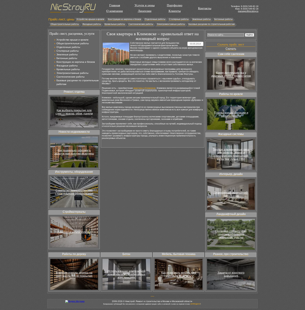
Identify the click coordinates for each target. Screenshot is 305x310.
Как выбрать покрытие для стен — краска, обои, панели (74, 112)
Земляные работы (201, 19)
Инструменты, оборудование (74, 171)
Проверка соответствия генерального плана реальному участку (231, 234)
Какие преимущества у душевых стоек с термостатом (231, 74)
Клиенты (175, 11)
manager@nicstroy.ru (248, 11)
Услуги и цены (144, 5)
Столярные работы (179, 19)
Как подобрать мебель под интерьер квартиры (178, 274)
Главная (114, 5)
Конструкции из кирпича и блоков (124, 19)
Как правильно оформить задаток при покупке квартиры (74, 152)
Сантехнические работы (140, 24)
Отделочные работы (155, 19)
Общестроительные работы (64, 24)
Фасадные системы (231, 134)
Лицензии (144, 11)
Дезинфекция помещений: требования (231, 194)
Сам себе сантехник (231, 54)
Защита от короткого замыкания (230, 274)
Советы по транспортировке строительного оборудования (74, 192)
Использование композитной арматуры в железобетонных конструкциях (126, 274)
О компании (114, 11)
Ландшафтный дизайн (231, 214)
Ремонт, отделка (74, 91)
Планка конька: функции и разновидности (231, 114)
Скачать (231, 48)
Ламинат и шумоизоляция (74, 232)
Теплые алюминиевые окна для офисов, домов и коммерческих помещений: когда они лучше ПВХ (231, 154)
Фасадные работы (91, 24)
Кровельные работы (114, 24)
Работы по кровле (231, 94)
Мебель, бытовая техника (178, 254)
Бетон (126, 254)
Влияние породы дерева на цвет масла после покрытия (74, 274)
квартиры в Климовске (144, 88)
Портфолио (174, 5)
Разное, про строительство (230, 254)
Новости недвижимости (74, 131)
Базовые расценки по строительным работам (212, 24)
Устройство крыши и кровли (90, 19)
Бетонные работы (223, 19)
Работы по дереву (74, 254)
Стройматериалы (74, 211)
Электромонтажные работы (171, 24)
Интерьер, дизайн (231, 174)
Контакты (204, 8)
